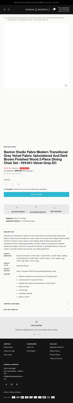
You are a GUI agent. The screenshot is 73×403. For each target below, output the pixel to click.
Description (9, 232)
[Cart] (53, 9)
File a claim (8, 355)
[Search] (9, 9)
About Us (30, 347)
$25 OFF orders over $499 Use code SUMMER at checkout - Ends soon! (36, 2)
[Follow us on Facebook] (6, 384)
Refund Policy (55, 351)
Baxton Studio (10, 147)
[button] (36, 171)
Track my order (9, 351)
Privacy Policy (55, 355)
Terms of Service (56, 358)
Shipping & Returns (11, 304)
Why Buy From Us (11, 309)
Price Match (31, 351)
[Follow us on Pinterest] (16, 384)
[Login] (49, 9)
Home (5, 18)
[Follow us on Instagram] (11, 384)
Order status (8, 347)
